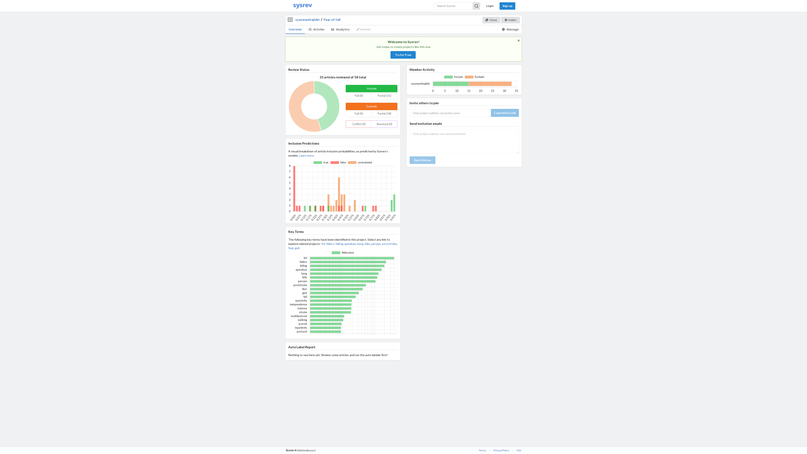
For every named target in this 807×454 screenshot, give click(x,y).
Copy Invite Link (505, 113)
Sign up (507, 6)
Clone (493, 20)
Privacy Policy (501, 450)
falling (339, 243)
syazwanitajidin (307, 19)
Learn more (306, 155)
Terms (482, 450)
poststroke (389, 243)
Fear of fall (332, 19)
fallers (330, 243)
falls (367, 243)
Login (490, 6)
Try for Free (403, 55)
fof (323, 243)
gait (297, 248)
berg (360, 243)
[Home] (303, 6)
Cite (518, 450)
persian (376, 243)
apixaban (350, 243)
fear (290, 248)
